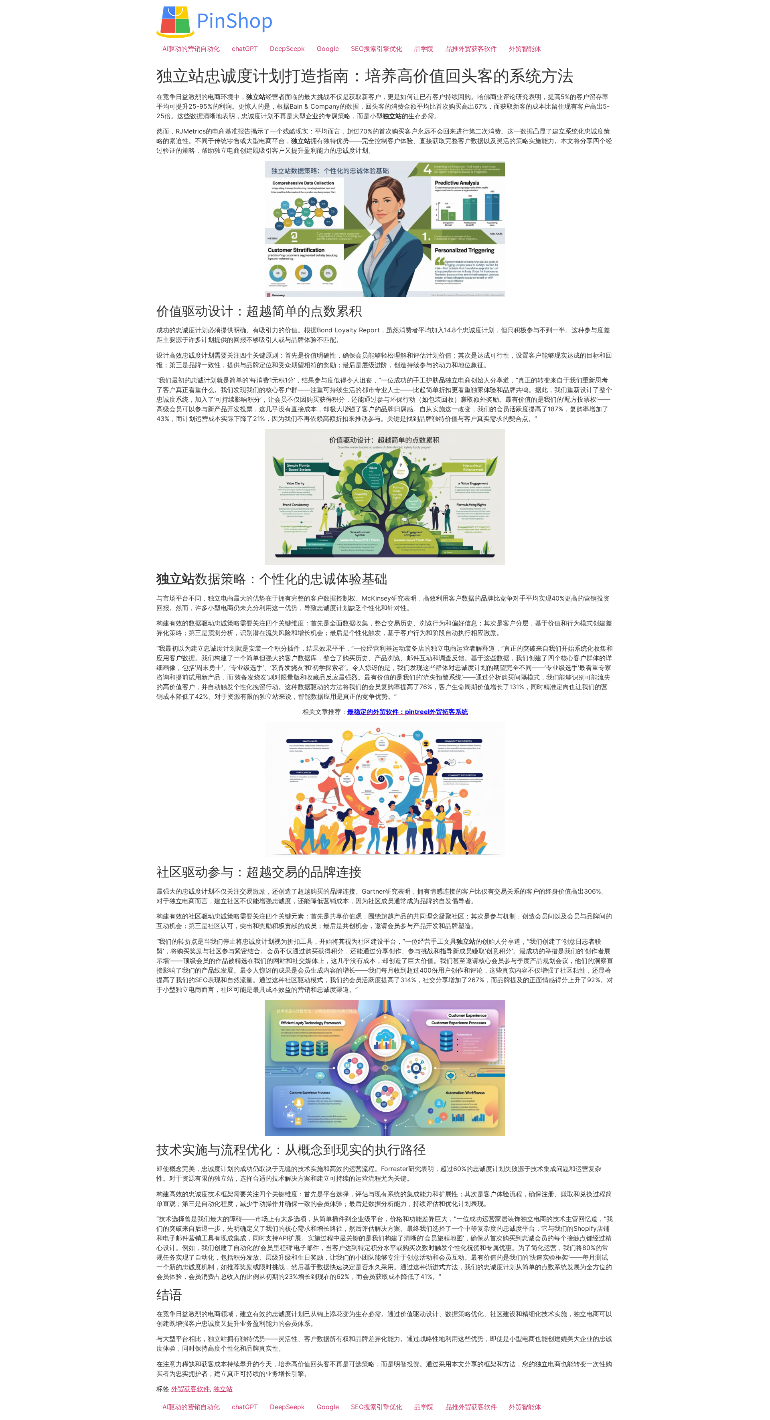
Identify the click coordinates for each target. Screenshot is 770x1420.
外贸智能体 (525, 49)
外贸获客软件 (190, 1389)
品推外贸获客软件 (471, 49)
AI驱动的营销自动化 (191, 49)
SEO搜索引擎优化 (376, 49)
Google (328, 49)
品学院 (424, 49)
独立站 (223, 1389)
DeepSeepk (287, 49)
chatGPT (245, 49)
